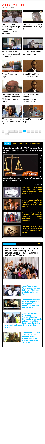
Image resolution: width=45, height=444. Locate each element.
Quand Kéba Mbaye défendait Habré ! (31, 75)
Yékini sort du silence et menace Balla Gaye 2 (32, 26)
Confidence (23, 143)
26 (17, 131)
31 (36, 131)
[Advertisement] (20, 371)
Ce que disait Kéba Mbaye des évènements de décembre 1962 (31, 97)
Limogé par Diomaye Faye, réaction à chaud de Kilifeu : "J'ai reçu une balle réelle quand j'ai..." (31, 290)
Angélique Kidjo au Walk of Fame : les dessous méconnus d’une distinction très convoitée (32, 217)
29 (28, 131)
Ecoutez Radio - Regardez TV (26, 244)
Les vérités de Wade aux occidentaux (32, 53)
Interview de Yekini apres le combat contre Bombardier (12, 54)
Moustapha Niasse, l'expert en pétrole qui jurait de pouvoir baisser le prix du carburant (11, 29)
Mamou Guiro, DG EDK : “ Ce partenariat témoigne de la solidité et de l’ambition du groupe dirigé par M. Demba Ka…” (31, 337)
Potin (14, 143)
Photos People (35, 143)
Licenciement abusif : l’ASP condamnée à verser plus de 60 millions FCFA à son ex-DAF (22, 150)
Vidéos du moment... (9, 244)
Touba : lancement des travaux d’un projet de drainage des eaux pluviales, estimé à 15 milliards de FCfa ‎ (31, 303)
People (7, 143)
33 (7, 134)
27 (21, 131)
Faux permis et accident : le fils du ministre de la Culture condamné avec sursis (32, 229)
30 (32, 131)
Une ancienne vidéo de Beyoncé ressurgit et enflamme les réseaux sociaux (32, 203)
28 (25, 131)
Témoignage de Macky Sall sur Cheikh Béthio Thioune (11, 121)
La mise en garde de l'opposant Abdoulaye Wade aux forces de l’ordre (11, 97)
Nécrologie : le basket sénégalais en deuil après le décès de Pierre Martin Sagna (32, 191)
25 (13, 131)
